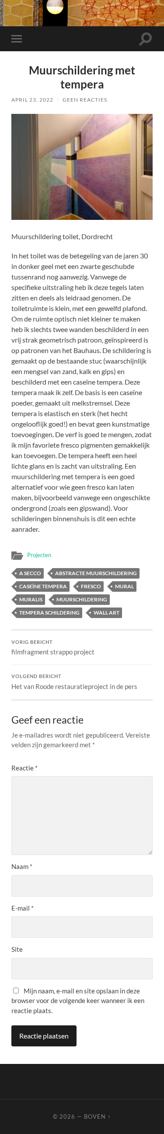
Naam (21, 866)
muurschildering (81, 599)
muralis (30, 599)
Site (17, 949)
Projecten (39, 554)
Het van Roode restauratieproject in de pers (74, 682)
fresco (91, 586)
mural (124, 586)
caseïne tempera (43, 586)
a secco (30, 573)
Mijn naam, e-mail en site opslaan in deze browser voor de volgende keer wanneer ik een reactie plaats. (77, 1000)
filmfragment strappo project (52, 647)
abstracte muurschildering (96, 573)
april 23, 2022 (32, 99)
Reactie (24, 768)
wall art (106, 612)
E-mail (22, 908)
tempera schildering (49, 612)
